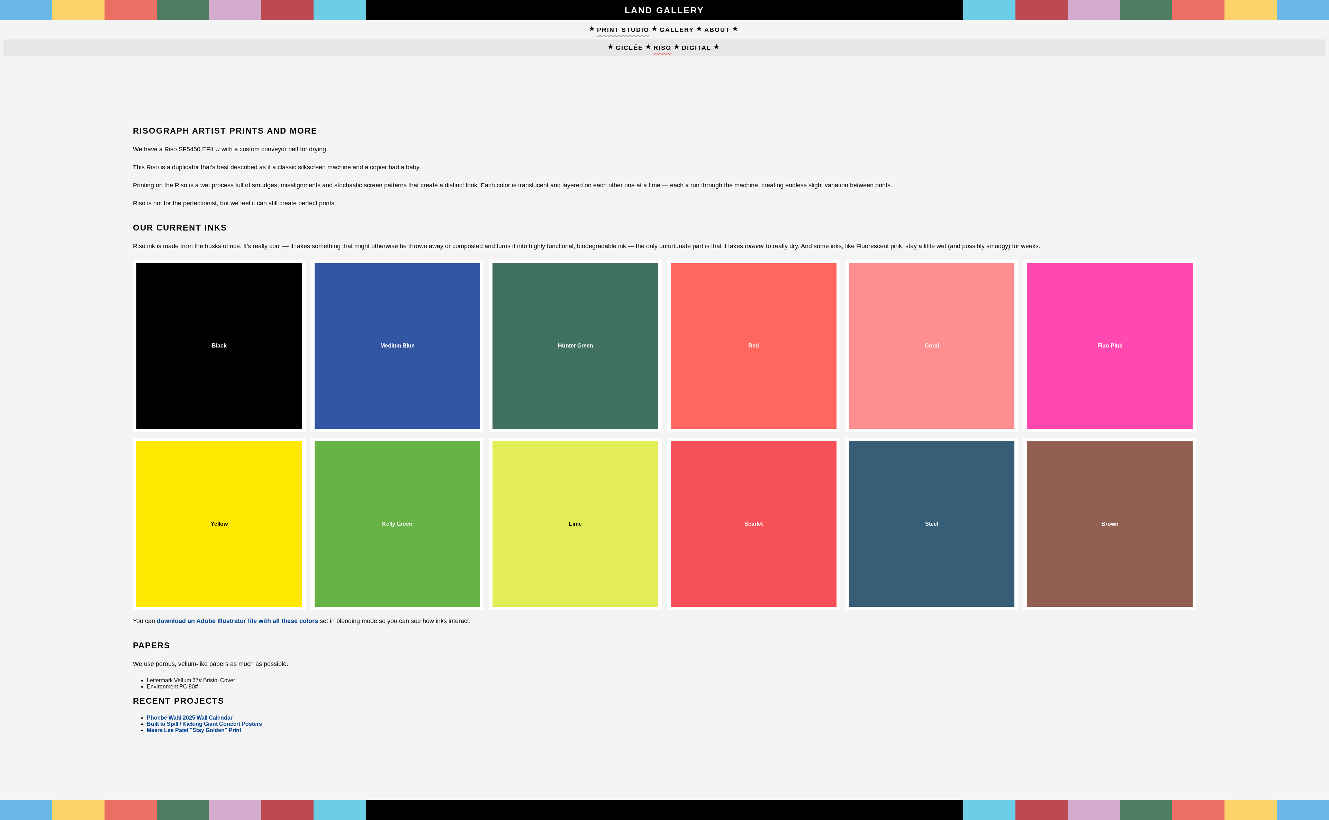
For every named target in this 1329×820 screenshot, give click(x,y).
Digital (696, 47)
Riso (662, 47)
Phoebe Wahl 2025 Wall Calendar (190, 718)
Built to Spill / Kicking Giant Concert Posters (204, 724)
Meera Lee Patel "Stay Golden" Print (194, 730)
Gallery (677, 29)
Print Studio (623, 29)
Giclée (629, 47)
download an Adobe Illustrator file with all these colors (237, 621)
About (717, 29)
